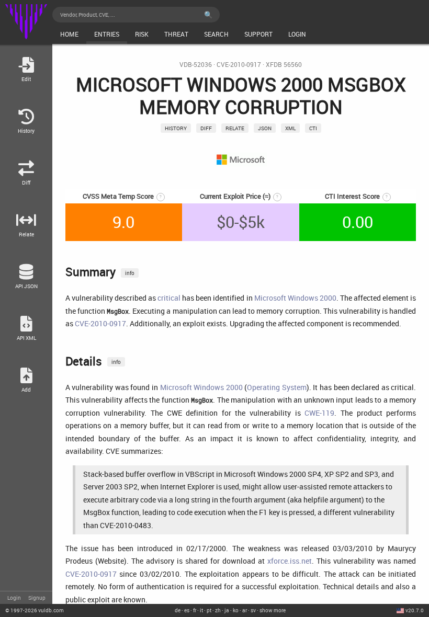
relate (234, 128)
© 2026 (34, 610)
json (265, 128)
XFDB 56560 (284, 64)
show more (272, 610)
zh (218, 610)
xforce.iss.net (289, 561)
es (186, 610)
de (177, 610)
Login (14, 597)
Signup (37, 597)
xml (290, 128)
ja (226, 610)
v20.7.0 (414, 610)
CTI (313, 128)
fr (194, 610)
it (201, 610)
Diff (206, 128)
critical (168, 298)
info (129, 273)
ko (236, 610)
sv (253, 610)
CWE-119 (319, 413)
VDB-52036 (195, 64)
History (176, 128)
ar (244, 610)
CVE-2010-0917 (239, 64)
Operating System (277, 387)
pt (209, 610)
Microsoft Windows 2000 (295, 298)
